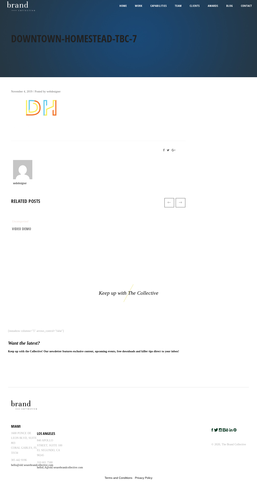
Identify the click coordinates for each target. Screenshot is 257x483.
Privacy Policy (143, 477)
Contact (246, 6)
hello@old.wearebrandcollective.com (32, 465)
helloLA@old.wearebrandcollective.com (60, 467)
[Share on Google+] (174, 150)
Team (178, 6)
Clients (195, 6)
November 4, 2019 (21, 91)
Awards (213, 6)
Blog (229, 6)
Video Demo (21, 228)
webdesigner (54, 91)
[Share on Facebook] (165, 150)
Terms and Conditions (118, 477)
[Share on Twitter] (169, 150)
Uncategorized (20, 221)
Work (138, 6)
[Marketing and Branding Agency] (16, 6)
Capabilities (158, 6)
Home (123, 6)
